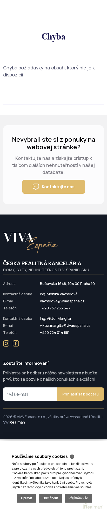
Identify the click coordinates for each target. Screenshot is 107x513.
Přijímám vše (78, 498)
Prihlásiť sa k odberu (80, 394)
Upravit (26, 498)
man (17, 422)
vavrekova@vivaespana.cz (62, 300)
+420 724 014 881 (55, 332)
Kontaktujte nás (58, 187)
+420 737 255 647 (55, 308)
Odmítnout (50, 498)
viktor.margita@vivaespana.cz (65, 325)
